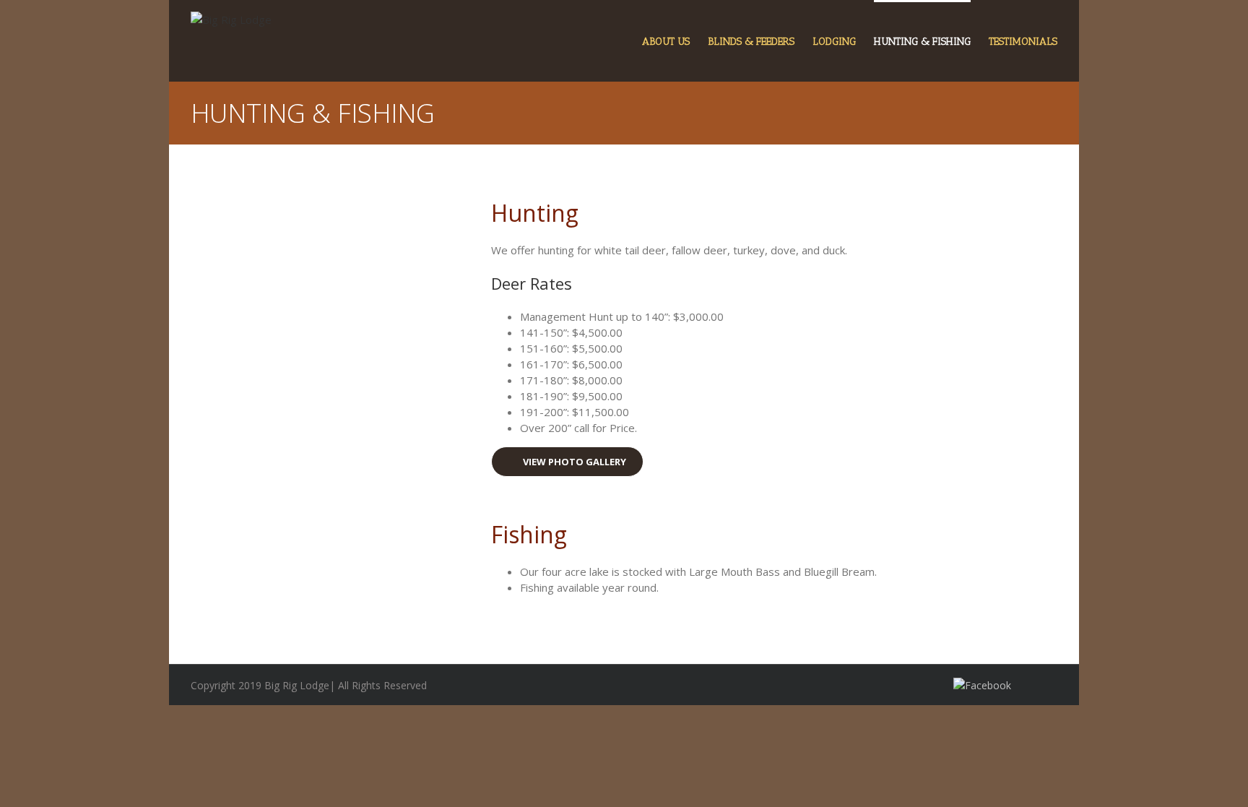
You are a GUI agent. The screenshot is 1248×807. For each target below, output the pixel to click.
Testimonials (1023, 41)
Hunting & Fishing (922, 41)
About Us (666, 41)
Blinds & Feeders (751, 41)
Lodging (834, 41)
